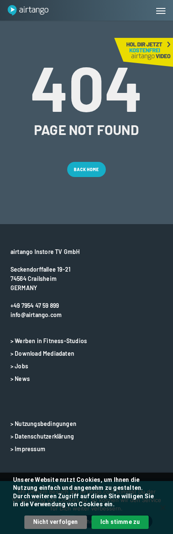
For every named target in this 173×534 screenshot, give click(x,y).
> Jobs (19, 366)
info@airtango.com (36, 314)
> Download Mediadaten (42, 353)
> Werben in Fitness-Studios (48, 340)
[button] (160, 10)
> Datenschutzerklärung (42, 436)
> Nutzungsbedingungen (43, 423)
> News (20, 378)
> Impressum (27, 448)
